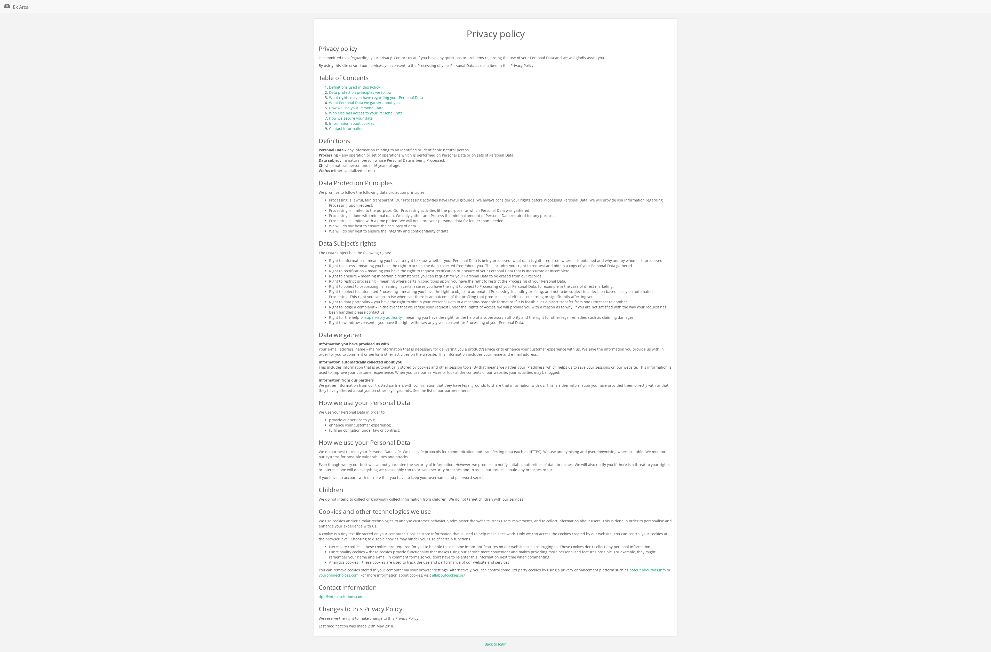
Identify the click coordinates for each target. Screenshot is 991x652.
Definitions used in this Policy (354, 87)
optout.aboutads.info (647, 570)
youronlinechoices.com (338, 575)
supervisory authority (383, 317)
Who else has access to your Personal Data (366, 113)
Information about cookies (351, 123)
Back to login (496, 644)
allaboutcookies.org (449, 575)
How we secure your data (351, 118)
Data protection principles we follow (360, 92)
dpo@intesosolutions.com (341, 596)
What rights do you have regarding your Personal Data (376, 97)
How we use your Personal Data (356, 107)
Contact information (346, 128)
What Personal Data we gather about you (364, 102)
